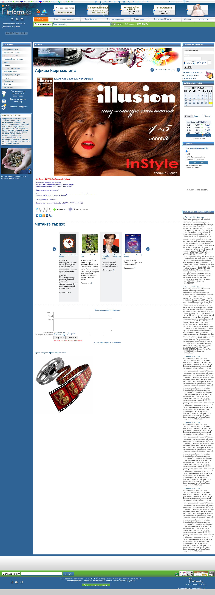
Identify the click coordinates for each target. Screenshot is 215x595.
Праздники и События (12, 53)
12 (194, 98)
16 (210, 98)
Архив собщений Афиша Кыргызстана (50, 353)
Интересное (8, 87)
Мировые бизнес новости (13, 59)
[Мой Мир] (47, 216)
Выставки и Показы (11, 71)
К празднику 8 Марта (12, 75)
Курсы (188, 116)
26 (194, 103)
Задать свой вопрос (193, 167)
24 (186, 103)
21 (202, 101)
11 (190, 98)
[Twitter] (40, 216)
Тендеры (7, 78)
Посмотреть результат (194, 165)
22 (206, 101)
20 (198, 101)
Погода (207, 116)
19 (194, 101)
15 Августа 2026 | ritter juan (193, 217)
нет (86, 209)
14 (202, 98)
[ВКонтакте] (37, 216)
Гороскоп (197, 116)
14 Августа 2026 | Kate (191, 357)
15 (206, 98)
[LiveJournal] (50, 216)
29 (206, 103)
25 (190, 103)
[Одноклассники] (43, 216)
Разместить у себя (198, 138)
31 (186, 105)
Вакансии (7, 84)
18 (190, 101)
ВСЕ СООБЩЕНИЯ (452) (165, 70)
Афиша (8, 65)
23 (210, 101)
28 (202, 103)
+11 (187, 2)
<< (189, 88)
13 (198, 98)
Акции (6, 62)
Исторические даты (11, 49)
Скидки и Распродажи (12, 68)
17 (186, 101)
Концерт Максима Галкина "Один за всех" (111, 256)
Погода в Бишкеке (176, 2)
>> (208, 88)
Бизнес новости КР (11, 56)
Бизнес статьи (9, 81)
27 (198, 103)
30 (210, 103)
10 (186, 98)
